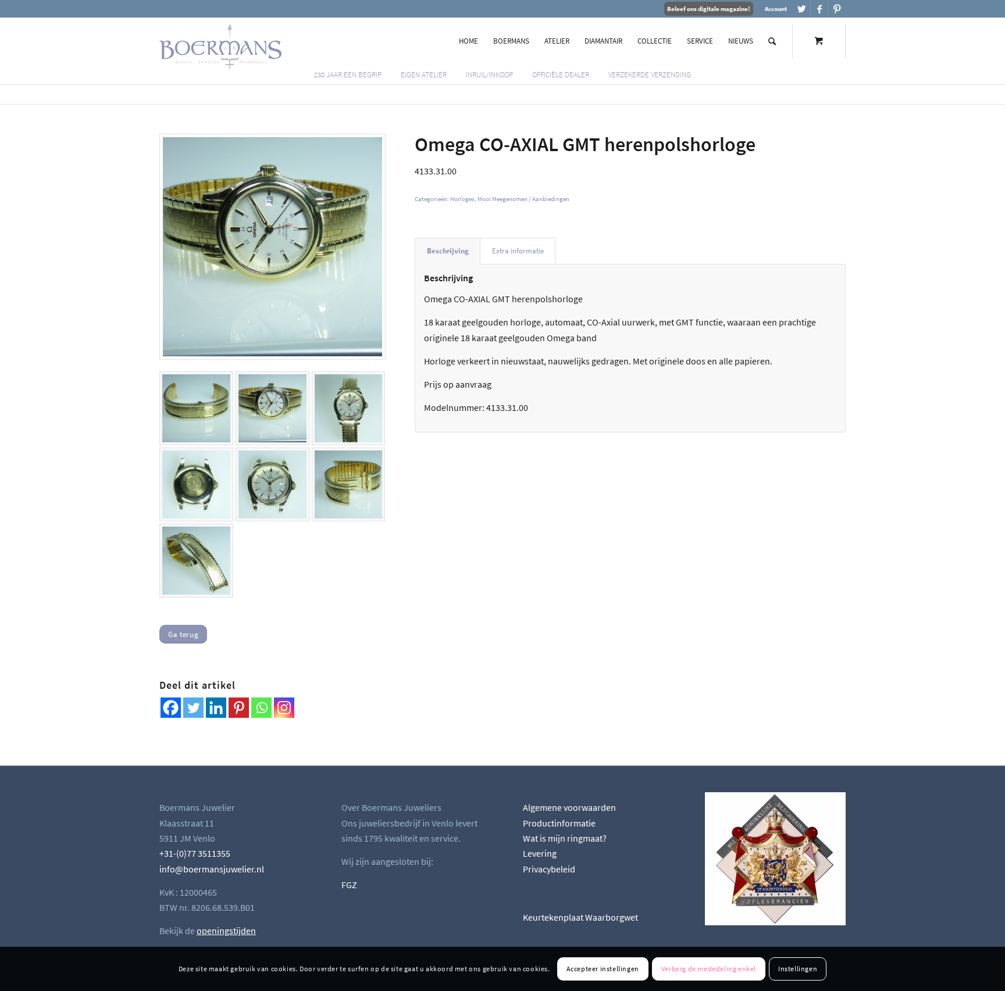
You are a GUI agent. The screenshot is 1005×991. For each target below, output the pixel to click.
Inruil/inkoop (489, 75)
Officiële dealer (560, 75)
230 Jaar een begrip (348, 75)
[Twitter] (193, 707)
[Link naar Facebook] (819, 8)
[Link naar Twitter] (801, 8)
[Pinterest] (239, 707)
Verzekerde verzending (649, 75)
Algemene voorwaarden (569, 807)
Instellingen (797, 968)
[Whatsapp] (261, 707)
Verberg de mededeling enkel (708, 968)
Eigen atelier (424, 75)
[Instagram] (284, 707)
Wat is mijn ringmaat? (565, 838)
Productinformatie (559, 823)
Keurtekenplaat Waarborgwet (580, 917)
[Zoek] (772, 41)
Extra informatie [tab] (518, 251)
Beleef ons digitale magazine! (708, 9)
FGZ (349, 884)
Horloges (462, 199)
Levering (540, 853)
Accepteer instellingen (602, 968)
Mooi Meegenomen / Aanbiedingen (523, 199)
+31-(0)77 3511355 (194, 853)
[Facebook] (171, 707)
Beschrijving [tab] (448, 251)
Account (776, 9)
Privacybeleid (549, 869)
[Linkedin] (216, 707)
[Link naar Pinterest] (837, 8)
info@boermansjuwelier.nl (211, 869)
